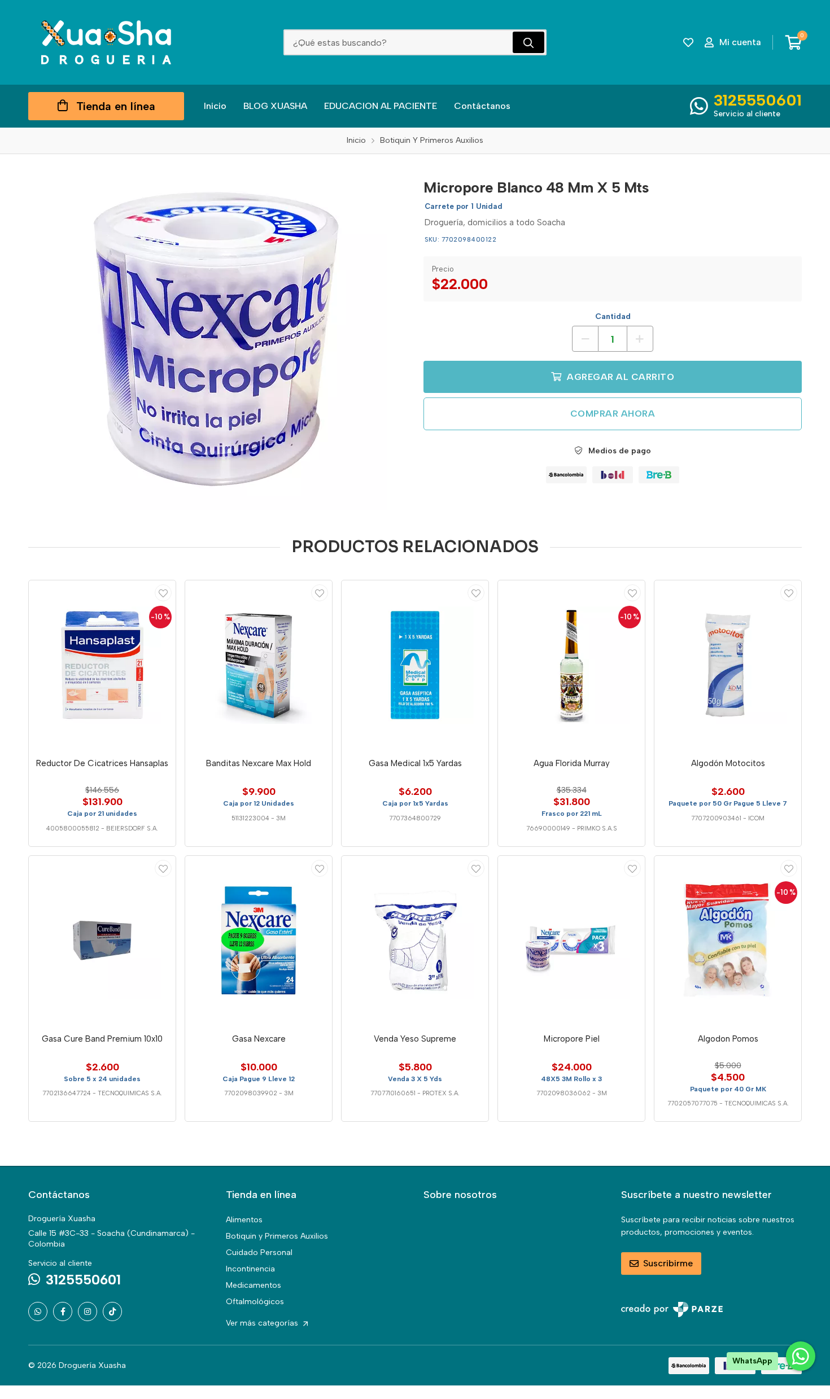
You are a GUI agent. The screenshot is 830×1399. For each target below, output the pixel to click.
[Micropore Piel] (571, 940)
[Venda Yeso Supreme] (415, 940)
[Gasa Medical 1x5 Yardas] (415, 665)
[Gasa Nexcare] (258, 940)
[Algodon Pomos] (727, 940)
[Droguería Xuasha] (106, 42)
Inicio (215, 105)
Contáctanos (482, 105)
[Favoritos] (688, 42)
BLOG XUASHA (275, 105)
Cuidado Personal (259, 1252)
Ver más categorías (263, 1323)
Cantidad (613, 316)
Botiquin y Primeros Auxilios (277, 1236)
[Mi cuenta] (163, 592)
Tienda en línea (115, 106)
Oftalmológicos (255, 1301)
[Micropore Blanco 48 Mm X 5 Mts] (217, 340)
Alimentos (244, 1220)
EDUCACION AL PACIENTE (380, 105)
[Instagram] (87, 1311)
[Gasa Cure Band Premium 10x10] (102, 940)
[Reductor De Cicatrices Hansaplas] (102, 665)
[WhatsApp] (37, 1311)
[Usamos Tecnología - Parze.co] (672, 1309)
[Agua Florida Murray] (571, 665)
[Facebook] (62, 1311)
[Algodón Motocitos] (727, 665)
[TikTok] (112, 1311)
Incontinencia (250, 1269)
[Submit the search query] (528, 42)
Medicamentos (253, 1285)
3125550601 (758, 100)
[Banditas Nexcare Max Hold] (258, 665)
